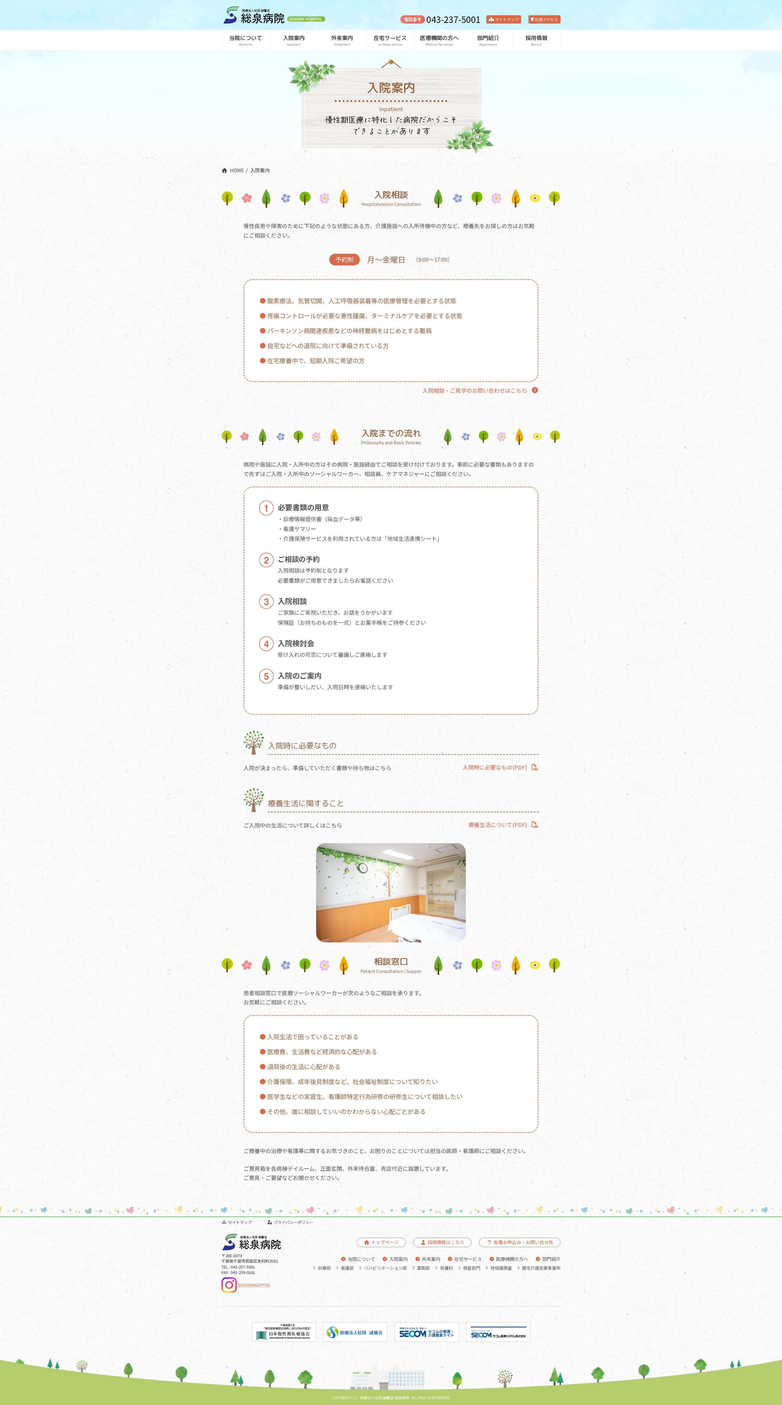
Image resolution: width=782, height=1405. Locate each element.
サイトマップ (506, 19)
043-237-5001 (453, 19)
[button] (480, 390)
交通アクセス (546, 19)
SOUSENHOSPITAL (254, 1285)
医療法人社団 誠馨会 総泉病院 (384, 1397)
